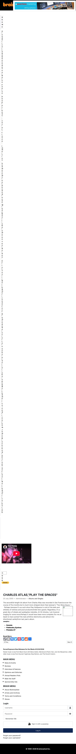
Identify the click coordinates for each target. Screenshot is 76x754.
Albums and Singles (35, 599)
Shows (7, 699)
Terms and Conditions (13, 696)
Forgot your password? (12, 735)
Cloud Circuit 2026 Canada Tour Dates (2, 56)
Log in (38, 731)
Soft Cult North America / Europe (2, 490)
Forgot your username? (11, 738)
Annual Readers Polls (12, 675)
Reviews (8, 666)
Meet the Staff (10, 679)
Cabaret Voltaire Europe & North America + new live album (2, 388)
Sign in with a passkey (39, 724)
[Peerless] (44, 5)
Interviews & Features (13, 669)
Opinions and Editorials (13, 672)
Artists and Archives (12, 693)
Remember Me (11, 719)
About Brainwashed (12, 690)
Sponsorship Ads (11, 682)
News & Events (10, 663)
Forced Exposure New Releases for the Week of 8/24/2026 (23, 649)
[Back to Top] (72, 750)
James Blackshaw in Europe (2, 447)
